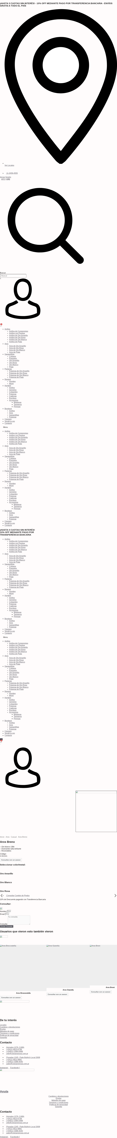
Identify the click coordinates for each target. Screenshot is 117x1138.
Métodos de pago (7, 1031)
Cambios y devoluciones (10, 1027)
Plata (11, 367)
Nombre (3, 911)
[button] (58, 427)
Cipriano (8, 419)
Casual (14, 837)
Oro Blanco (13, 365)
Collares (12, 356)
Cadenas (13, 396)
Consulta (4, 924)
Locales (3, 1025)
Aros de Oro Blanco (17, 350)
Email (2, 914)
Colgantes (13, 392)
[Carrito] (1, 325)
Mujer (11, 384)
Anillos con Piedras (17, 333)
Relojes (8, 379)
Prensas (17, 407)
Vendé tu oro (10, 421)
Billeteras (17, 402)
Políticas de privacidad (9, 1035)
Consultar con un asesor (11, 860)
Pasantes (13, 358)
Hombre (12, 381)
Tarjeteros (18, 405)
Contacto (8, 423)
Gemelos (12, 390)
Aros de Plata (14, 352)
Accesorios (13, 400)
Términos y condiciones (9, 1033)
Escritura (12, 398)
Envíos (3, 1029)
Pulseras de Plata (16, 377)
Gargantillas (9, 354)
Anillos (7, 329)
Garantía (3, 1037)
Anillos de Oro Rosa (17, 337)
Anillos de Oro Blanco (18, 340)
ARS (3, 179)
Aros (6, 344)
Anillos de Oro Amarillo (18, 335)
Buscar (3, 273)
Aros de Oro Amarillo (17, 346)
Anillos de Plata (15, 342)
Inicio (2, 837)
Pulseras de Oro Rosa (18, 373)
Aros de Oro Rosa (16, 348)
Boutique (8, 409)
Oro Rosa (13, 363)
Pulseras (8, 369)
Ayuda (4, 1091)
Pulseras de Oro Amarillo (19, 371)
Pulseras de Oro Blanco (18, 375)
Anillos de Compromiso (18, 331)
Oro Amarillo (14, 360)
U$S (8, 179)
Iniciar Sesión (5, 177)
